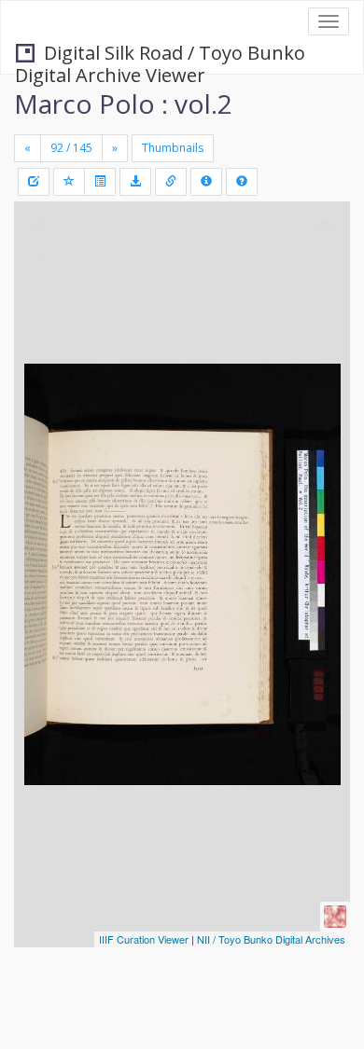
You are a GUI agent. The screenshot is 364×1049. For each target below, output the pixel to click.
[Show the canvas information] (171, 182)
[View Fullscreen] (39, 296)
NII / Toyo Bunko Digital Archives (271, 939)
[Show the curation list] (100, 182)
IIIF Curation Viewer (144, 939)
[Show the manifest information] (206, 182)
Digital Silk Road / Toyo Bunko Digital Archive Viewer (160, 54)
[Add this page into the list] (69, 182)
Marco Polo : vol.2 (123, 103)
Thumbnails (172, 148)
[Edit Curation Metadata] (33, 182)
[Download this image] (135, 182)
